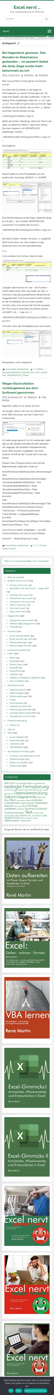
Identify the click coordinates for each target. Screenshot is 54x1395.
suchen (43, 372)
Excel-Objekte (17, 737)
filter (6, 800)
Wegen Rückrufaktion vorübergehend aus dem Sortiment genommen (20, 388)
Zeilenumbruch (26, 818)
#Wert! (40, 369)
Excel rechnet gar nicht (21, 639)
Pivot (25, 806)
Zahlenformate (17, 759)
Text (4, 375)
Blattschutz (37, 790)
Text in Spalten (17, 681)
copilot (45, 790)
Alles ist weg (13, 577)
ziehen (36, 818)
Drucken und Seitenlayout (23, 756)
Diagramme (13, 616)
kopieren (37, 800)
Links (37, 372)
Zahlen (25, 375)
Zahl (44, 815)
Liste (22, 803)
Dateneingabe (17, 693)
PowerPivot (15, 671)
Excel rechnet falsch (20, 635)
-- (45, 369)
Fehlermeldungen (19, 642)
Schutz (33, 806)
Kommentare (16, 703)
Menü (6, 31)
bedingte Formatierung (26, 786)
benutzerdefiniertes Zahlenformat (18, 372)
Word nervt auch (18, 611)
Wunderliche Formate (18, 751)
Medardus (29, 75)
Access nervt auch (19, 585)
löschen (30, 803)
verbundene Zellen (11, 816)
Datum (10, 796)
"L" (38, 545)
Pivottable (43, 75)
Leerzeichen (12, 802)
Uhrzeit (36, 813)
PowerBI (14, 627)
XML (29, 815)
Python (13, 725)
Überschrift (25, 821)
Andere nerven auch (17, 580)
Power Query (16, 664)
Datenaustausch (18, 689)
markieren (41, 803)
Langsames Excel (18, 706)
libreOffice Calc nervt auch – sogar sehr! (29, 588)
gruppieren (21, 800)
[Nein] (50, 1385)
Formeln (11, 631)
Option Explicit (9, 548)
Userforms (15, 744)
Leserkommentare (16, 650)
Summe (29, 808)
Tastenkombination (14, 812)
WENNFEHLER (14, 375)
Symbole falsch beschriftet (23, 713)
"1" (35, 369)
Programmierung (15, 720)
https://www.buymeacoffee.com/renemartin (26, 561)
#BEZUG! (9, 783)
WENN (23, 815)
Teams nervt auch (18, 605)
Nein (19, 1390)
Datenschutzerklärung (35, 1390)
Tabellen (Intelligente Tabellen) (25, 677)
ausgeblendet (39, 783)
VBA (9, 733)
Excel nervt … (27, 7)
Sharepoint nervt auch (21, 601)
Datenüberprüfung (31, 793)
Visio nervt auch (17, 608)
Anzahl (17, 783)
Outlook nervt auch (19, 595)
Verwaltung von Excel (20, 716)
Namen (8, 805)
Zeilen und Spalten (19, 762)
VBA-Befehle (16, 747)
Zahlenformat (11, 817)
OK (11, 1390)
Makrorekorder (17, 740)
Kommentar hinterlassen (17, 369)
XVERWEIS (36, 815)
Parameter (18, 806)
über (9, 729)
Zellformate (15, 766)
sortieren (14, 674)
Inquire (28, 800)
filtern (12, 658)
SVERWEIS (41, 808)
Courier (43, 545)
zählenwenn (11, 820)
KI (11, 699)
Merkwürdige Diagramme (22, 623)
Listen (10, 653)
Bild (30, 790)
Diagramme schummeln (22, 620)
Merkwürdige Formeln (21, 645)
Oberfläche (13, 685)
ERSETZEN (41, 797)
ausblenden (26, 783)
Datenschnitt (8, 794)
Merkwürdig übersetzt (20, 709)
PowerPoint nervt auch (21, 598)
